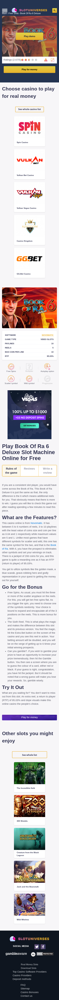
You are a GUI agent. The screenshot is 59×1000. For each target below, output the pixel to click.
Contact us (26, 996)
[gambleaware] (16, 954)
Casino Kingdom (24, 241)
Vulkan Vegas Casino (26, 208)
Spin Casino (22, 142)
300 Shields (22, 821)
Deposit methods (22, 979)
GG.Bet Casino (24, 274)
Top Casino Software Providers (30, 971)
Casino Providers (22, 975)
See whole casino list (29, 109)
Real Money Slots (29, 964)
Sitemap (25, 988)
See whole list (29, 754)
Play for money (29, 69)
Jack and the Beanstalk (28, 887)
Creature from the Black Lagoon (28, 853)
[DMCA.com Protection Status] (44, 954)
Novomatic (48, 335)
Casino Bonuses (30, 992)
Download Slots (28, 968)
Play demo (29, 36)
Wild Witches (23, 920)
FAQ (23, 985)
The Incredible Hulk (26, 788)
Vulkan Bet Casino (25, 175)
